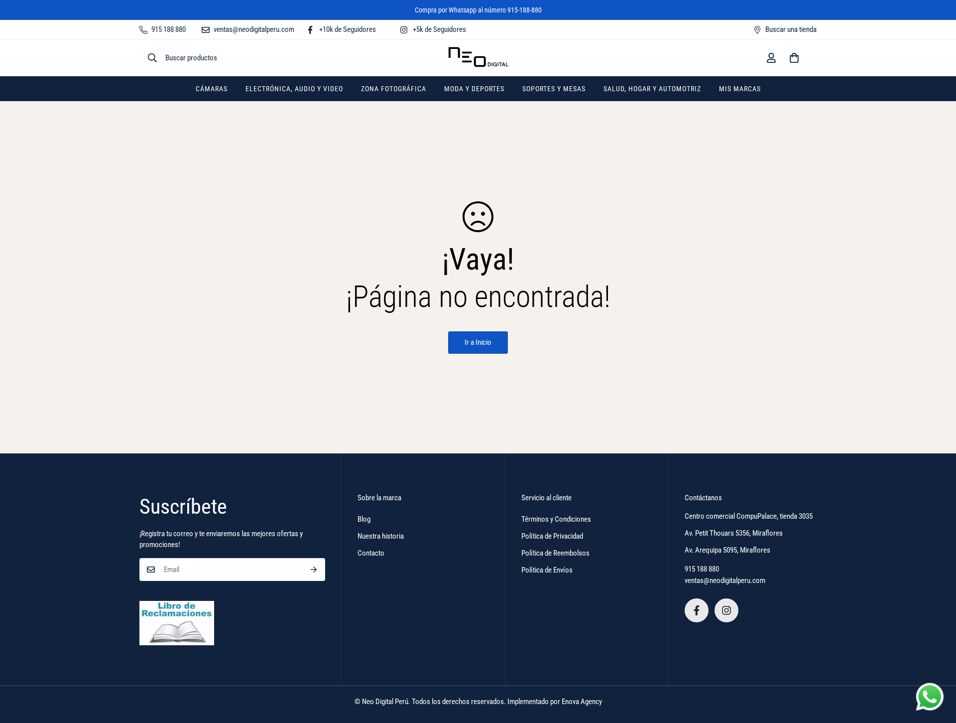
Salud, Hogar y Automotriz (652, 89)
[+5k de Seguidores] (726, 610)
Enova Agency (582, 701)
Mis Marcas (740, 89)
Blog (364, 519)
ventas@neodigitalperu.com (725, 580)
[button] (794, 57)
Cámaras (212, 89)
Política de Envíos (547, 570)
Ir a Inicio (478, 342)
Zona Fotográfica (393, 89)
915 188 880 (702, 569)
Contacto (371, 553)
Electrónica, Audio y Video (294, 89)
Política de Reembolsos (555, 553)
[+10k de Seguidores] (697, 610)
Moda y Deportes (474, 89)
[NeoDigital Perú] (478, 58)
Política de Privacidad (552, 536)
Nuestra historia (381, 536)
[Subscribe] (314, 569)
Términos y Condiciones (556, 519)
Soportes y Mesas (554, 89)
